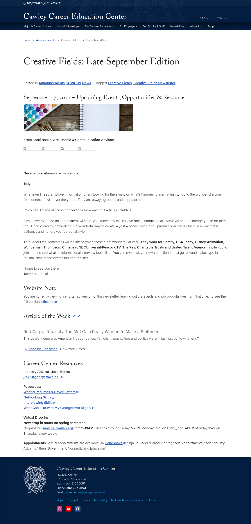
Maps (60, 500)
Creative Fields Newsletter (154, 83)
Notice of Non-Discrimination (127, 500)
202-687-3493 (76, 488)
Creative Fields (120, 83)
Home (27, 40)
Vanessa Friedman (43, 349)
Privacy (86, 500)
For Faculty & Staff (153, 26)
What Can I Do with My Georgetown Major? (58, 408)
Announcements (45, 40)
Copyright (72, 500)
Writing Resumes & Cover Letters (50, 392)
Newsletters (177, 26)
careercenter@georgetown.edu (85, 492)
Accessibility (100, 500)
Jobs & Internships (68, 26)
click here (49, 302)
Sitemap (152, 500)
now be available (56, 428)
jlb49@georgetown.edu (42, 377)
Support (212, 26)
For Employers (128, 26)
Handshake (114, 443)
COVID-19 (73, 83)
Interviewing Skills (38, 402)
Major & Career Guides (37, 26)
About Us (196, 26)
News (86, 83)
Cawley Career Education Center (75, 17)
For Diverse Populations (99, 26)
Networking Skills (37, 397)
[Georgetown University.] (42, 3)
